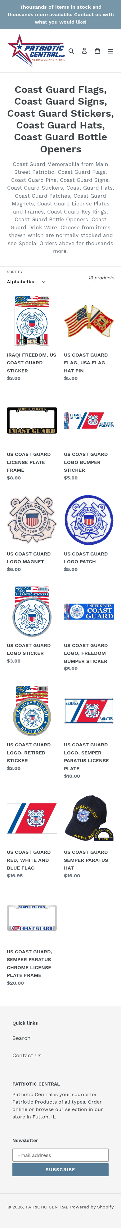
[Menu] (110, 51)
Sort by (15, 272)
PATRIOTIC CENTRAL (47, 1206)
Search (21, 1038)
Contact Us (27, 1055)
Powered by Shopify (92, 1206)
